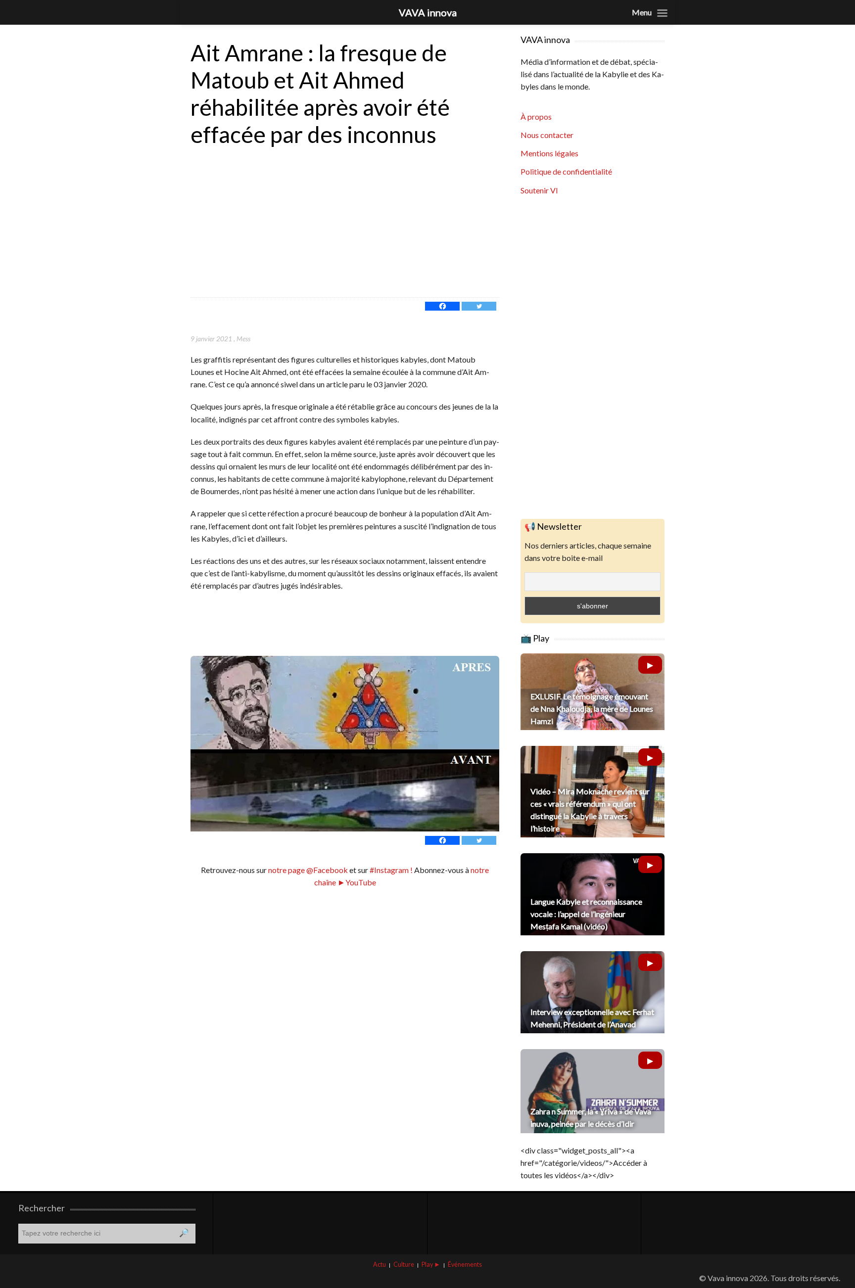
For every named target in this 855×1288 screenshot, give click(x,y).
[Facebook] (442, 306)
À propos (536, 116)
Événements (465, 1264)
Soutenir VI (539, 190)
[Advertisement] (344, 223)
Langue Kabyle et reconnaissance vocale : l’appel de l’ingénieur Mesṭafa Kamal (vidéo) (586, 914)
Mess (243, 338)
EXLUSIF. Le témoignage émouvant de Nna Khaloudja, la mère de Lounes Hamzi (591, 708)
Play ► (431, 1264)
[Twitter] (479, 306)
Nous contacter (547, 134)
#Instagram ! (390, 869)
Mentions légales (549, 153)
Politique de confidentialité (566, 171)
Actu (379, 1264)
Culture (403, 1264)
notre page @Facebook (308, 869)
